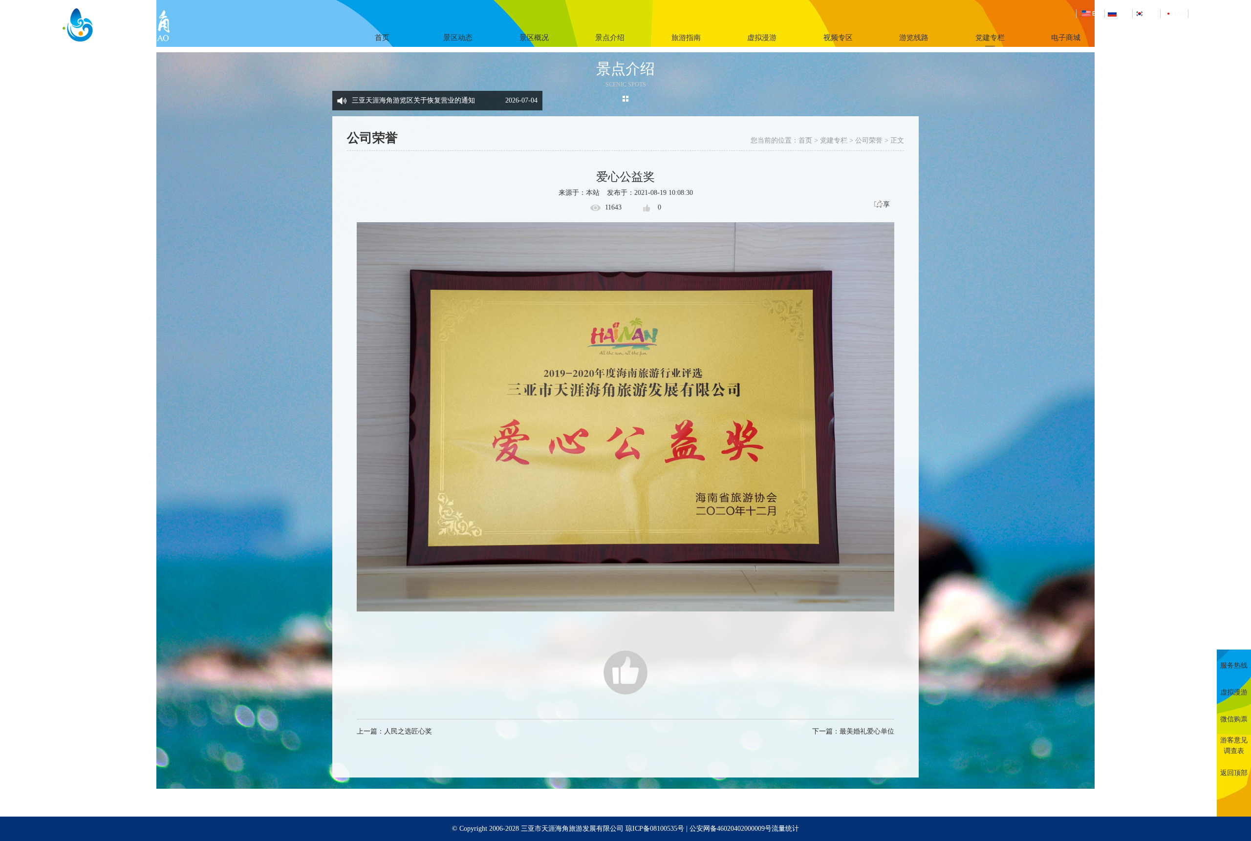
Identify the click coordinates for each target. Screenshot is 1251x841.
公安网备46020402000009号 (731, 828)
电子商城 (1065, 38)
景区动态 (458, 38)
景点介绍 (610, 38)
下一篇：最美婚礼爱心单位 (853, 731)
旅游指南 (686, 38)
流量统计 (785, 828)
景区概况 (534, 38)
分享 (883, 204)
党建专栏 (990, 38)
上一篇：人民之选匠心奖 (394, 731)
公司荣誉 (869, 140)
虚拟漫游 (761, 38)
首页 (382, 38)
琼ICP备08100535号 (655, 828)
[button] (533, 96)
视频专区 (838, 38)
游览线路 (913, 38)
